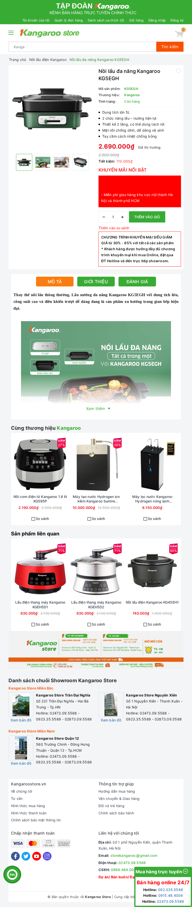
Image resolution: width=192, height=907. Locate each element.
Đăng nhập (157, 20)
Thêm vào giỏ (147, 217)
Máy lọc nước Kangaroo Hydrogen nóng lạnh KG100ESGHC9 (152, 498)
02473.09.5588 (132, 863)
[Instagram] (47, 856)
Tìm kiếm (169, 46)
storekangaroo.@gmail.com (133, 855)
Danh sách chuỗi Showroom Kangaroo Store (62, 680)
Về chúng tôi (21, 791)
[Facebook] (15, 856)
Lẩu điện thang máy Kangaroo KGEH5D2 (96, 604)
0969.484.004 (123, 870)
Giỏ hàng (136, 20)
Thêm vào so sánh (113, 228)
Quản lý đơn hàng (68, 20)
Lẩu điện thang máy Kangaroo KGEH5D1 (40, 604)
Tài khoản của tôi (36, 20)
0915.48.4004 (170, 895)
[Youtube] (36, 856)
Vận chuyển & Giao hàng (119, 798)
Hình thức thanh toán (28, 813)
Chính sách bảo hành (116, 813)
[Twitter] (26, 856)
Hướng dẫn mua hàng (116, 791)
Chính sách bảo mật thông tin (36, 820)
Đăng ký (177, 20)
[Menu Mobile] (11, 32)
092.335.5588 (170, 890)
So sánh (42, 518)
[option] (52, 109)
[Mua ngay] (22, 465)
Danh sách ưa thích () (106, 20)
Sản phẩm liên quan (35, 534)
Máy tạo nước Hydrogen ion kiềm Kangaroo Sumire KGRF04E (96, 498)
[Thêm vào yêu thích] (178, 71)
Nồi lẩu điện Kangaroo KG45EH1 (152, 602)
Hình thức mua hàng (28, 806)
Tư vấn (17, 798)
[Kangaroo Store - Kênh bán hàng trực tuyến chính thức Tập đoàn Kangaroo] (49, 33)
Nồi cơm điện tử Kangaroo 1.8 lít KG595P (40, 498)
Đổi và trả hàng (111, 806)
